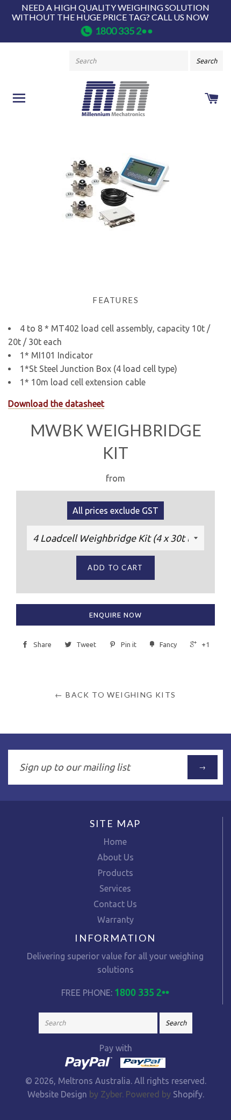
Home (115, 841)
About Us (115, 857)
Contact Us (115, 904)
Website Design (57, 1094)
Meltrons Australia (94, 1081)
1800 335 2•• (124, 31)
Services (115, 888)
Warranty (115, 919)
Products (115, 873)
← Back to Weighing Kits (115, 694)
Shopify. (187, 1094)
